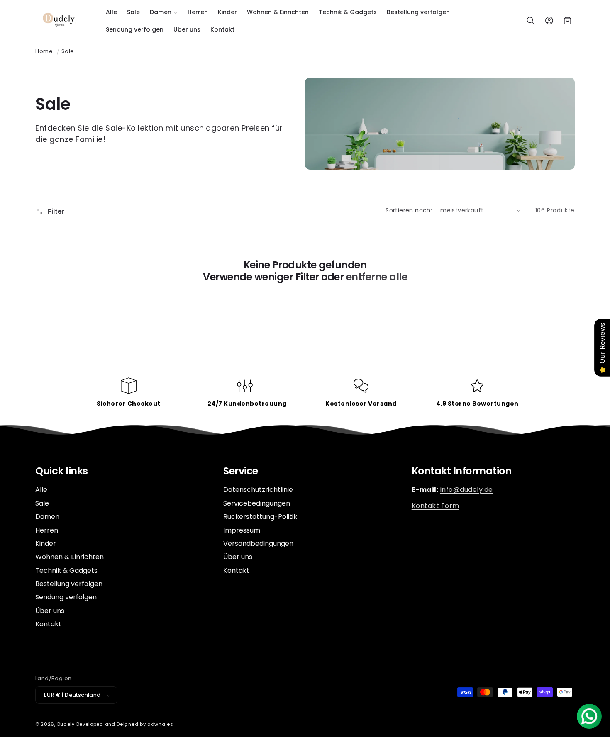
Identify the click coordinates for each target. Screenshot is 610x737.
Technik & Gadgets (66, 570)
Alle (41, 490)
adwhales (160, 724)
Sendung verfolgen (66, 597)
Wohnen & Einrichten (69, 557)
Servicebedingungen (256, 503)
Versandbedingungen (258, 543)
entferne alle (376, 277)
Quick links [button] (61, 471)
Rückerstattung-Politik (260, 517)
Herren (46, 530)
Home (44, 51)
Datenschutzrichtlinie (258, 490)
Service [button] (240, 471)
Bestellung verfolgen (68, 584)
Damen (47, 517)
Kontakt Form (435, 506)
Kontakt (48, 624)
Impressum (241, 530)
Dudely (66, 724)
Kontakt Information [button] (462, 471)
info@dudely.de (466, 490)
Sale (67, 51)
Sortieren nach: (409, 210)
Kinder (45, 543)
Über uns (49, 610)
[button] (164, 12)
